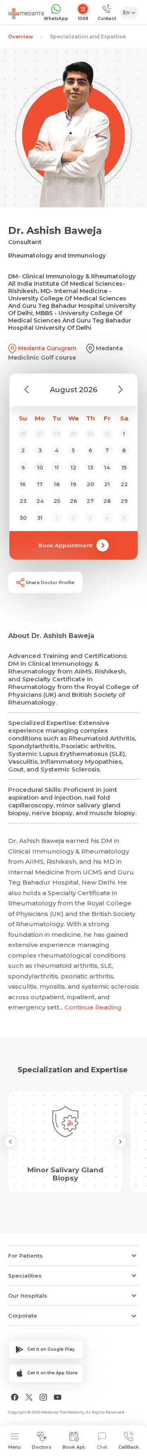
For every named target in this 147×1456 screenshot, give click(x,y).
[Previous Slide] (10, 1142)
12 (73, 467)
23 (23, 501)
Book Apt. (74, 1447)
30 (23, 517)
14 (107, 467)
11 (57, 467)
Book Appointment (65, 545)
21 (107, 484)
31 (39, 517)
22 (124, 484)
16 (23, 484)
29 (124, 501)
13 (90, 467)
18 (57, 484)
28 (107, 501)
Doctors (41, 1447)
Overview (20, 36)
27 (90, 501)
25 (56, 501)
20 (90, 484)
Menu (14, 1447)
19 (73, 484)
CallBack (128, 1447)
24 (40, 501)
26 (73, 501)
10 (40, 467)
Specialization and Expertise (88, 36)
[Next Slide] (120, 1142)
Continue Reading (93, 1007)
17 (40, 484)
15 (124, 467)
